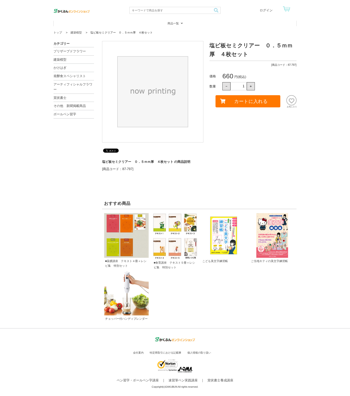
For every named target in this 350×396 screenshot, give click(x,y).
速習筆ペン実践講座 (183, 380)
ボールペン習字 (64, 114)
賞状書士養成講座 (220, 380)
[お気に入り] (291, 100)
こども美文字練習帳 (215, 261)
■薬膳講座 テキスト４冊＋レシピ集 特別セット (125, 263)
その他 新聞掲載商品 (69, 106)
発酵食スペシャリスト (69, 76)
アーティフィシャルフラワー (72, 87)
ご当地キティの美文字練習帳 (269, 261)
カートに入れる (251, 101)
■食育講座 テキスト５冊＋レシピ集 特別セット (174, 265)
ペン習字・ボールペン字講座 (138, 380)
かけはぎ (59, 67)
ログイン (266, 10)
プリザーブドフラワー (69, 51)
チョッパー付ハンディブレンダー (126, 318)
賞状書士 (59, 97)
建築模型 (59, 59)
